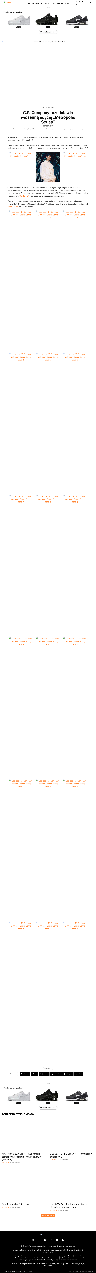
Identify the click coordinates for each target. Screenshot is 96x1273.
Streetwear (48, 126)
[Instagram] (76, 1)
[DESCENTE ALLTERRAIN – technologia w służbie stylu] (72, 1134)
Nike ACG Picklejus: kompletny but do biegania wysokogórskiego (68, 1205)
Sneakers (5, 1162)
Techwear (53, 1159)
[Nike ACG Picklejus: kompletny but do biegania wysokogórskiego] (72, 1184)
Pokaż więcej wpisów (47, 1215)
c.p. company (47, 1068)
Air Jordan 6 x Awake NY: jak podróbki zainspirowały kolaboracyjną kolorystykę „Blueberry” (21, 1156)
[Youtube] (82, 1)
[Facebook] (76, 4)
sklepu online (13, 206)
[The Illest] (9, 3)
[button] (90, 3)
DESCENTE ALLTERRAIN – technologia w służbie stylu (71, 1155)
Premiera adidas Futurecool (15, 1204)
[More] (86, 1074)
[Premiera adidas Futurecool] (24, 1184)
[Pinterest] (51, 1240)
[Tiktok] (79, 1)
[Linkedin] (63, 1240)
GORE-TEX (24, 195)
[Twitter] (86, 1)
